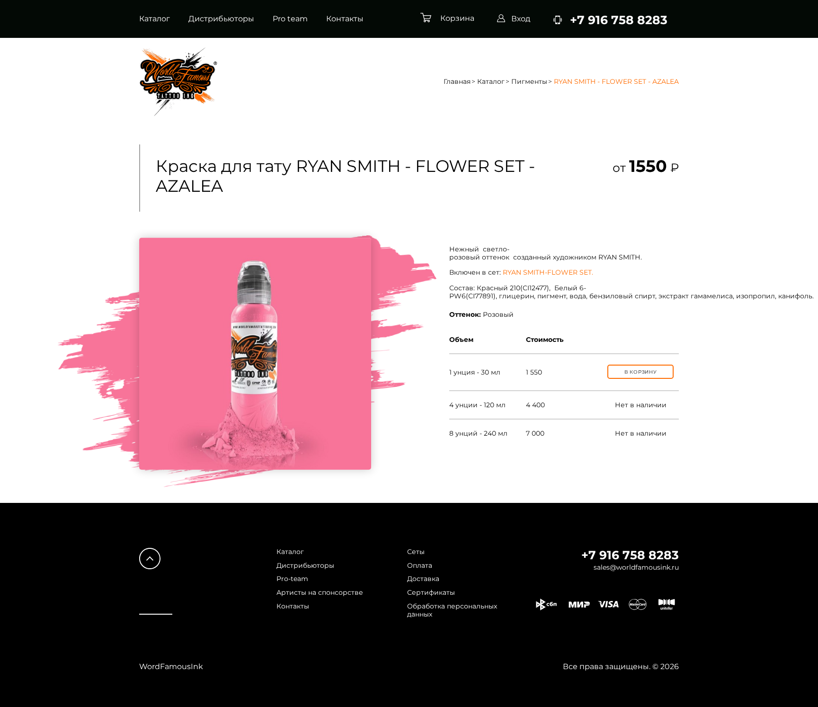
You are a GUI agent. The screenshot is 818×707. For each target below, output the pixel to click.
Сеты (416, 552)
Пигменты (529, 82)
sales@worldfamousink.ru (636, 568)
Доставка (423, 579)
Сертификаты (431, 593)
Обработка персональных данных (452, 610)
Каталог (154, 19)
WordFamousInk (171, 666)
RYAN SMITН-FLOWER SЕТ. (548, 272)
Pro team (290, 19)
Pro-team (292, 579)
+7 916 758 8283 (630, 555)
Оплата (419, 566)
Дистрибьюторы (221, 19)
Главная (457, 82)
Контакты (345, 19)
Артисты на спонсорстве (319, 593)
